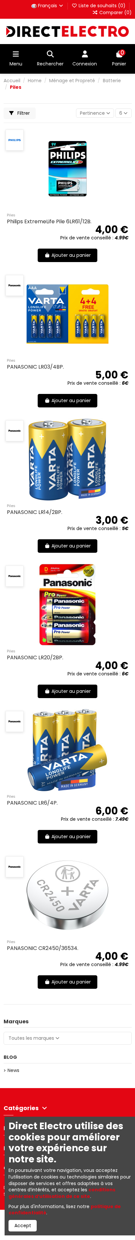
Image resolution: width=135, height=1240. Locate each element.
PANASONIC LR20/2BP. (35, 657)
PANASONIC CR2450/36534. (42, 948)
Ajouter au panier (71, 255)
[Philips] (15, 140)
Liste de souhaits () (102, 5)
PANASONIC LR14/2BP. (34, 512)
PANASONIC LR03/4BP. (35, 367)
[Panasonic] (15, 285)
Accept (22, 1225)
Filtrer (23, 113)
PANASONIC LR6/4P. (32, 803)
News (13, 1070)
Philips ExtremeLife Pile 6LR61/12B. (49, 221)
